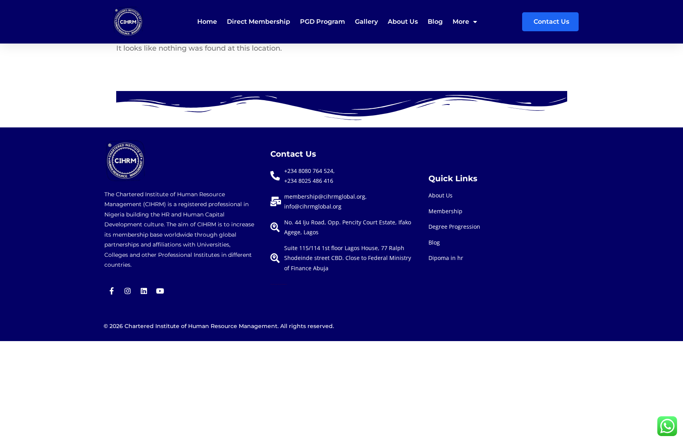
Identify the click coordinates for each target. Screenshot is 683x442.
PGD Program (322, 21)
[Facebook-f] (111, 291)
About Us (403, 21)
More (461, 21)
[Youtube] (160, 291)
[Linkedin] (144, 291)
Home (207, 21)
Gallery (366, 21)
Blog (435, 21)
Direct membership (258, 21)
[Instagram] (128, 291)
